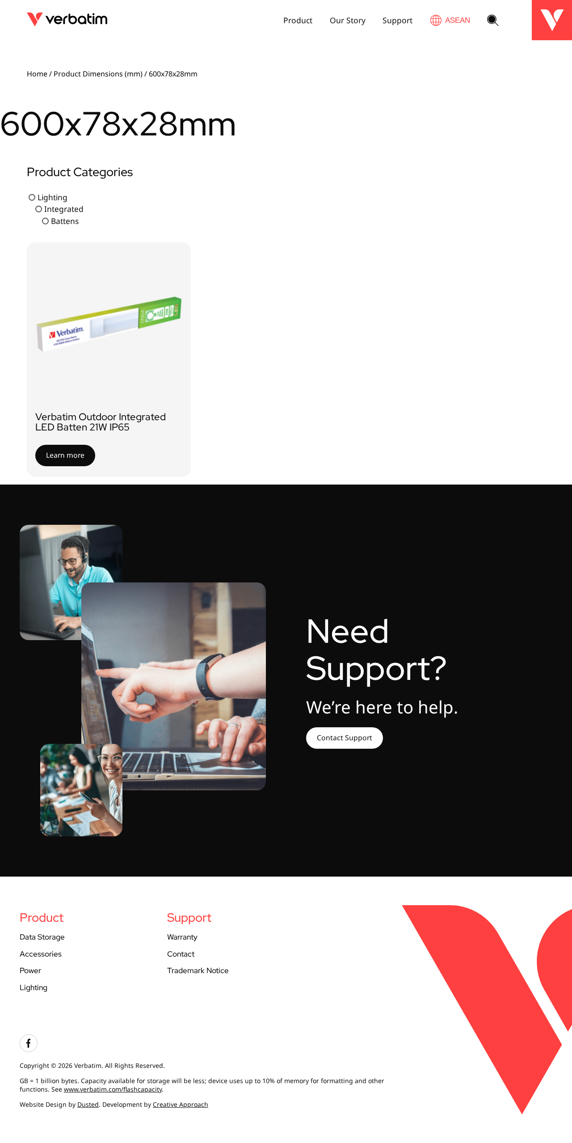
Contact (180, 954)
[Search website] (493, 21)
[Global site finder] (450, 20)
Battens (65, 220)
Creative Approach (180, 1104)
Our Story (348, 20)
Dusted (88, 1104)
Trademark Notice (198, 970)
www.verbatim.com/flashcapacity (113, 1089)
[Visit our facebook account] (29, 1050)
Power (30, 970)
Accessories (41, 954)
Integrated (64, 208)
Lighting (52, 197)
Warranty (182, 937)
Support (397, 20)
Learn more (65, 455)
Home (37, 74)
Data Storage (42, 937)
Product (297, 20)
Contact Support (344, 737)
